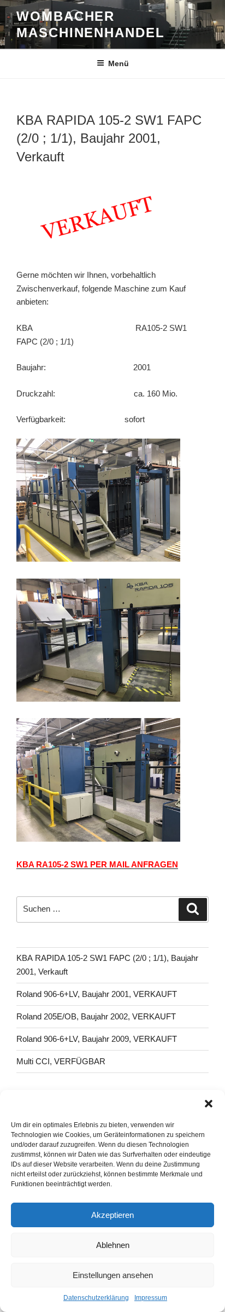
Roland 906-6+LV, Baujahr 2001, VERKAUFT (96, 994)
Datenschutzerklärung (96, 1298)
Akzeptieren (112, 1215)
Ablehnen (112, 1245)
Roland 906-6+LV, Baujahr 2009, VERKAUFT (96, 1038)
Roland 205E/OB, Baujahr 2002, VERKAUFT (96, 1016)
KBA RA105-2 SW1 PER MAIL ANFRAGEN (97, 864)
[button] (208, 1103)
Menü (118, 63)
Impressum (150, 1298)
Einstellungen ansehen (113, 1275)
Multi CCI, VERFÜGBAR (60, 1061)
